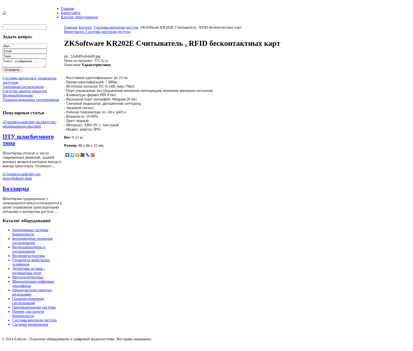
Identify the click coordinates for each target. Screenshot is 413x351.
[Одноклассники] (77, 155)
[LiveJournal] (87, 155)
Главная (67, 8)
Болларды (16, 188)
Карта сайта (70, 13)
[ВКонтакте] (67, 155)
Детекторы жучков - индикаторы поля (28, 271)
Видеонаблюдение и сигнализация (28, 249)
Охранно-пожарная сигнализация (28, 301)
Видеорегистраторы (28, 256)
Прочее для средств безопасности (28, 313)
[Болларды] (32, 178)
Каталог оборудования (79, 17)
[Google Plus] (92, 155)
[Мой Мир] (82, 155)
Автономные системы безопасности (30, 232)
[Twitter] (72, 155)
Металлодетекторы (27, 277)
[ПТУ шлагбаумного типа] (32, 126)
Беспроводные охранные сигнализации (32, 240)
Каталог (85, 27)
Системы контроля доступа (34, 320)
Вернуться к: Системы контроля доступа (97, 32)
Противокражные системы (34, 307)
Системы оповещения (30, 324)
